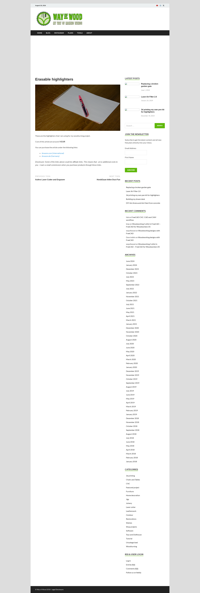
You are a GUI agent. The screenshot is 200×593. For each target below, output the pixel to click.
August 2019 (131, 387)
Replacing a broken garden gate (138, 187)
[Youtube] (157, 6)
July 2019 (130, 391)
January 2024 (131, 265)
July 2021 (130, 304)
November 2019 (132, 375)
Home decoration (133, 495)
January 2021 (131, 324)
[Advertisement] (100, 56)
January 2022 (131, 292)
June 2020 (130, 347)
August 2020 (131, 340)
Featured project (132, 487)
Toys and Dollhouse (134, 534)
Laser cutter (131, 507)
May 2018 (130, 446)
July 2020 (130, 343)
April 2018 (130, 450)
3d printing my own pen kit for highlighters (143, 195)
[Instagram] (160, 6)
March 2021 (131, 320)
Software (129, 531)
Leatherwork (131, 511)
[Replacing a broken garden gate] (132, 84)
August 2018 (131, 434)
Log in (128, 561)
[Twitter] (163, 6)
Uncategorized (132, 542)
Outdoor (129, 515)
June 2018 (130, 442)
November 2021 (132, 296)
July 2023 (130, 277)
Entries (130, 565)
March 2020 (131, 359)
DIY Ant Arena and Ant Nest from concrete (143, 203)
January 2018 (131, 461)
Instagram (59, 33)
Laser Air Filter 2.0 (149, 97)
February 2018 (132, 457)
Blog (48, 33)
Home (39, 33)
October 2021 (131, 300)
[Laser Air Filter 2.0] (132, 97)
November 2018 (132, 422)
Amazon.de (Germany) (50, 156)
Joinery (129, 503)
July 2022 (130, 288)
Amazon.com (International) (53, 153)
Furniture (130, 491)
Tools (80, 33)
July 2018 (130, 438)
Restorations (131, 519)
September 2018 (132, 430)
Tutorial (129, 538)
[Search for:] (145, 125)
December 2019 (132, 371)
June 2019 (130, 395)
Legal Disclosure (57, 589)
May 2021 (130, 312)
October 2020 (131, 336)
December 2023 (132, 269)
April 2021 (130, 316)
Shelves (129, 523)
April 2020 (130, 355)
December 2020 (132, 328)
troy (127, 224)
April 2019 (130, 402)
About (89, 33)
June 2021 (130, 308)
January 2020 (131, 367)
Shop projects (131, 527)
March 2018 (131, 453)
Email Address (130, 148)
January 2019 (131, 414)
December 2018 (132, 418)
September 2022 (132, 285)
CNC (128, 483)
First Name (129, 157)
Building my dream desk (135, 199)
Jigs (127, 499)
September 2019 (132, 383)
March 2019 (131, 406)
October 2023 (131, 273)
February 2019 (132, 410)
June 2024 (130, 261)
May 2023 (130, 281)
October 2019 (131, 379)
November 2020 (132, 332)
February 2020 (132, 363)
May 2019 (130, 398)
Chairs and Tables (133, 479)
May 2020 (130, 351)
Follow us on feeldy (133, 572)
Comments (132, 568)
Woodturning (131, 546)
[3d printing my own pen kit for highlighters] (132, 110)
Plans (70, 33)
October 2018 (131, 426)
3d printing (130, 476)
